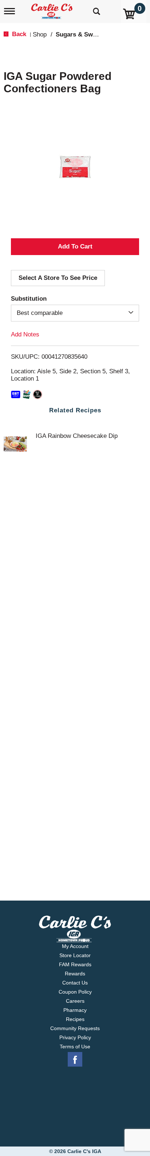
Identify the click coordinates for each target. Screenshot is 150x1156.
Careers (75, 1001)
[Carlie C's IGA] (53, 8)
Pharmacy (75, 1010)
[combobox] (75, 313)
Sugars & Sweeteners (87, 34)
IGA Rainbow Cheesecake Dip (77, 435)
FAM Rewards (75, 964)
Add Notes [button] (25, 334)
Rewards (75, 973)
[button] (75, 246)
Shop (40, 34)
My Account (75, 946)
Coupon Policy (75, 992)
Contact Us (75, 983)
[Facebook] (75, 1059)
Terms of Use (75, 1046)
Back (18, 34)
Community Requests (75, 1028)
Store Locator (75, 955)
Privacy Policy (75, 1037)
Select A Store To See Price (58, 277)
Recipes (75, 1019)
